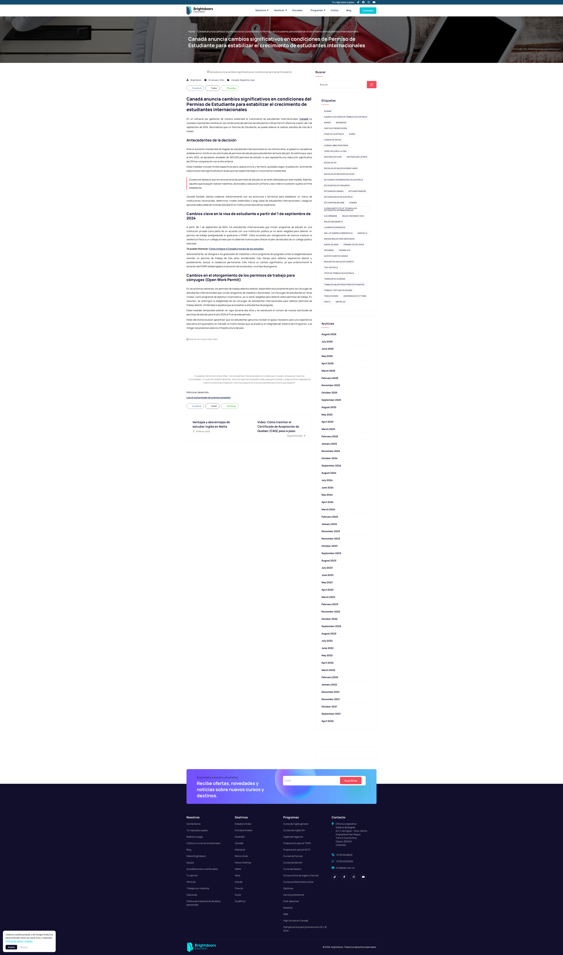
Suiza (238, 894)
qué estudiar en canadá (336, 256)
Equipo (190, 862)
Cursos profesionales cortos (298, 881)
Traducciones (331, 296)
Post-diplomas (291, 901)
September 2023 (331, 553)
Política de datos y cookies (19, 941)
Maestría (288, 907)
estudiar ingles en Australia (338, 197)
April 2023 (327, 589)
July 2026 (327, 341)
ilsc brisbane (330, 216)
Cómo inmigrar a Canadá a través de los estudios (236, 248)
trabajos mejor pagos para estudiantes (344, 284)
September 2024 (331, 465)
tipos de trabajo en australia (339, 273)
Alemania (240, 849)
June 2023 (327, 575)
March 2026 (328, 370)
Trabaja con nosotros (197, 888)
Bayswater (341, 122)
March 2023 (328, 597)
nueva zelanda (331, 244)
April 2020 (328, 721)
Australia (240, 836)
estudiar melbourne (334, 202)
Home (191, 31)
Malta (238, 869)
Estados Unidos (243, 823)
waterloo (341, 301)
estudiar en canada (334, 191)
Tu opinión (192, 875)
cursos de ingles (332, 139)
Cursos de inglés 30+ (294, 830)
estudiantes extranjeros (337, 185)
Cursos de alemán (292, 862)
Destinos (279, 10)
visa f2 (327, 301)
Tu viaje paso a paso (343, 2)
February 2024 (330, 516)
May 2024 (327, 494)
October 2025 (329, 392)
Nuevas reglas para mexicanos (339, 238)
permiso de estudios (354, 244)
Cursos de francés (293, 856)
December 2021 (331, 691)
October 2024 (330, 458)
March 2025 (328, 429)
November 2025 (331, 385)
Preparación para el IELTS (296, 849)
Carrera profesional (293, 894)
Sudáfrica (240, 901)
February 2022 (330, 677)
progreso (329, 250)
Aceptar (11, 947)
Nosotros (260, 10)
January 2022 (329, 684)
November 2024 (331, 451)
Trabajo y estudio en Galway (338, 290)
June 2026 (328, 348)
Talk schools (331, 267)
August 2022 (329, 633)
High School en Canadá (295, 920)
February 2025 (330, 436)
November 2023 (331, 538)
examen (353, 202)
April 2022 (328, 662)
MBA (285, 914)
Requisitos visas (247, 80)
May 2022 (327, 655)
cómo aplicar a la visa (335, 151)
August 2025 (329, 407)
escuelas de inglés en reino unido (341, 168)
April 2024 (328, 502)
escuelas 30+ (330, 162)
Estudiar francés (357, 191)
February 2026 (330, 378)
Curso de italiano (292, 869)
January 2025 (329, 443)
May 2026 (327, 356)
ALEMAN (327, 111)
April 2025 (327, 421)
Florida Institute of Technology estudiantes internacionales (340, 209)
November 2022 (331, 611)
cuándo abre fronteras (336, 145)
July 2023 (327, 567)
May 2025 (327, 414)
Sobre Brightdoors (196, 856)
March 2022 (328, 670)
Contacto (368, 10)
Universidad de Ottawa (354, 296)
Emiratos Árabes (243, 830)
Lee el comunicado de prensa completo (208, 397)
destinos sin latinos (357, 157)
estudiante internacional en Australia (343, 179)
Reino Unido (241, 856)
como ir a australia (334, 134)
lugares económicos (334, 227)
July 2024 (327, 480)
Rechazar (23, 947)
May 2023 (327, 582)
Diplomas (288, 888)
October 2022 (330, 618)
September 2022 (331, 626)
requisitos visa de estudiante (339, 261)
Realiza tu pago (194, 836)
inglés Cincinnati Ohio (353, 216)
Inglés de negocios (293, 836)
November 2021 (331, 699)
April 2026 (328, 363)
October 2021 (329, 706)
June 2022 (328, 648)
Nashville (362, 233)
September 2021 (331, 713)
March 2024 (328, 509)
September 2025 (331, 399)
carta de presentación (335, 128)
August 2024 (329, 472)
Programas (317, 10)
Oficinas (191, 881)
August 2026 (329, 334)
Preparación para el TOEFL (297, 843)
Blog (348, 10)
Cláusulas (191, 894)
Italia (237, 875)
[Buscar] (372, 84)
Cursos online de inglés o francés (301, 875)
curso (352, 134)
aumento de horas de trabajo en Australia (345, 117)
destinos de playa (333, 157)
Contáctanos (193, 823)
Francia (239, 888)
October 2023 (329, 545)
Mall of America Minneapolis (338, 233)
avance (327, 122)
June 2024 (328, 487)
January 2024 (329, 524)
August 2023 (329, 560)
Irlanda (238, 881)
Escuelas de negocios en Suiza (339, 174)
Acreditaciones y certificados (202, 869)
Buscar (321, 72)
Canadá (235, 80)
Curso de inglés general (295, 823)
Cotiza (334, 10)
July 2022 (327, 640)
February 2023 (330, 604)
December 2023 (331, 531)
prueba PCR (344, 250)
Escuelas (297, 10)
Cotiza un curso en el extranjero (203, 843)
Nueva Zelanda (243, 862)
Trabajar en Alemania (334, 278)
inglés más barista (333, 221)
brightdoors (195, 80)
